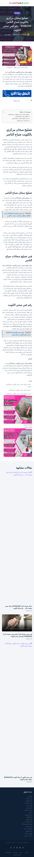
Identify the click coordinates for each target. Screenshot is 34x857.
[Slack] (11, 847)
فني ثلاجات (29, 819)
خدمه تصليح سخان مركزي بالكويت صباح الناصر (18, 393)
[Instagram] (17, 847)
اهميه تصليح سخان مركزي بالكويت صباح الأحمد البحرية (18, 385)
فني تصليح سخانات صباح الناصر (20, 118)
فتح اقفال (29, 817)
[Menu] (3, 3)
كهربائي (30, 796)
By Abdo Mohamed (23, 842)
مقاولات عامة (28, 828)
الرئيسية (27, 852)
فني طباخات (28, 822)
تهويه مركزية (28, 833)
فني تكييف (29, 808)
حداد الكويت (28, 801)
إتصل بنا (15, 852)
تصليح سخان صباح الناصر (21, 116)
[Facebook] (23, 847)
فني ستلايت (28, 798)
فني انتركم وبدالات (26, 824)
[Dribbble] (14, 847)
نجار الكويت (28, 831)
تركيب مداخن (28, 835)
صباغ (30, 812)
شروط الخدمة (8, 852)
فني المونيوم (28, 815)
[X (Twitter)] (20, 847)
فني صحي (17, 13)
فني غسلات (28, 826)
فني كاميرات (28, 803)
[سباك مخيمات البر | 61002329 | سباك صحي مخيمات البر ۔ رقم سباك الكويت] (17, 537)
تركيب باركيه (28, 810)
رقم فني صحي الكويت (22, 120)
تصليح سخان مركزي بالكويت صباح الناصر (18, 114)
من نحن (21, 852)
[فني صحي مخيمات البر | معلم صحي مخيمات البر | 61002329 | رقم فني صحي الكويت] (17, 622)
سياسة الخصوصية (17, 855)
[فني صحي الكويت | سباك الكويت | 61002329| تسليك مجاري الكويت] (17, 708)
